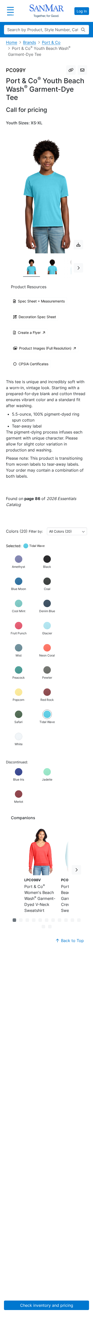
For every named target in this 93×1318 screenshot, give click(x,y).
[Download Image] (78, 244)
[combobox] (67, 531)
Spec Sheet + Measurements (41, 301)
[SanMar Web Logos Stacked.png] (47, 10)
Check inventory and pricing (46, 1305)
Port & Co (51, 42)
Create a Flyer (29, 332)
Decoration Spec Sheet (37, 317)
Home (11, 42)
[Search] (83, 30)
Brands (29, 42)
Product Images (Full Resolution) (45, 348)
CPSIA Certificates (33, 364)
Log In (82, 11)
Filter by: (36, 531)
